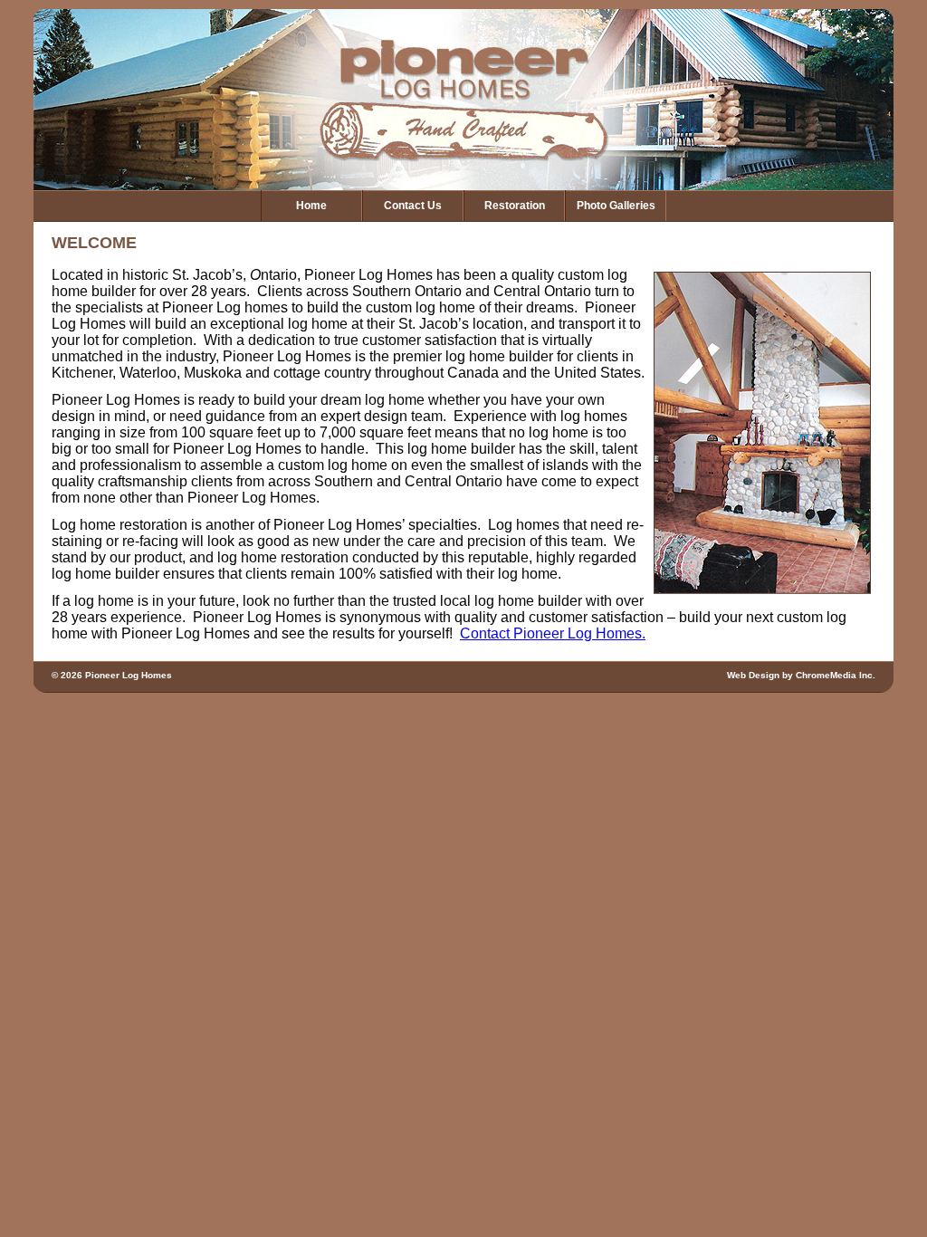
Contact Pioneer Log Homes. (552, 633)
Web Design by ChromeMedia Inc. (801, 675)
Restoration (514, 205)
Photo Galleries (616, 205)
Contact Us (413, 205)
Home (311, 205)
